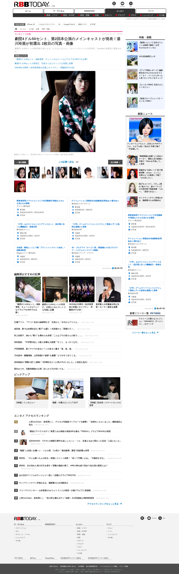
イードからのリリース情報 (108, 566)
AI (59, 24)
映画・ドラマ (52, 15)
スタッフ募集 (123, 566)
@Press (33, 558)
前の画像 (22, 162)
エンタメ (120, 11)
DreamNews (49, 558)
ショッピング (147, 15)
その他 (161, 15)
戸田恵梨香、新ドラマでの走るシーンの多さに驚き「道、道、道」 (51, 349)
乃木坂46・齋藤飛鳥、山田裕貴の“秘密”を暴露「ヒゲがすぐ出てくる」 (53, 355)
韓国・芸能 (84, 15)
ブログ (133, 15)
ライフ (151, 11)
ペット (110, 531)
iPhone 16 (31, 24)
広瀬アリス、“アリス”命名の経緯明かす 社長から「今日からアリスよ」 (54, 322)
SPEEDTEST (89, 11)
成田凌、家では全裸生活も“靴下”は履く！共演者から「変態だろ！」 (52, 329)
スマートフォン (21, 528)
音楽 (97, 15)
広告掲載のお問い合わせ (68, 566)
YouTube (154, 518)
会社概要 (81, 566)
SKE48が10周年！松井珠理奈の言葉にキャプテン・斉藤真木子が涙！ (45, 67)
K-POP (93, 24)
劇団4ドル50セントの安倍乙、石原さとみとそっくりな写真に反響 (44, 63)
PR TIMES (19, 558)
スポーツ (108, 15)
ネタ (17, 531)
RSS (164, 518)
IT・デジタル (58, 11)
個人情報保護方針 (92, 566)
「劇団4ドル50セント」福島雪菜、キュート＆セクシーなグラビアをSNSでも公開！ (52, 59)
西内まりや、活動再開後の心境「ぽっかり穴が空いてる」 (47, 369)
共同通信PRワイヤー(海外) (98, 558)
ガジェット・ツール (23, 534)
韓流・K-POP (68, 15)
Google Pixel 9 (69, 24)
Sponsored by (106, 268)
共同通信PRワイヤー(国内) (70, 558)
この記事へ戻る (68, 162)
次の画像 (114, 162)
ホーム (28, 11)
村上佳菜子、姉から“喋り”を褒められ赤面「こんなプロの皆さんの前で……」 (56, 335)
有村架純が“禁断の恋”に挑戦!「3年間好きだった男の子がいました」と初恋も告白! (58, 362)
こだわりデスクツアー (46, 24)
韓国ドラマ (82, 24)
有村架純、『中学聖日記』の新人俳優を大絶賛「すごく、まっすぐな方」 (54, 342)
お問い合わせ (53, 566)
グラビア (121, 15)
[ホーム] (16, 29)
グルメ (110, 528)
